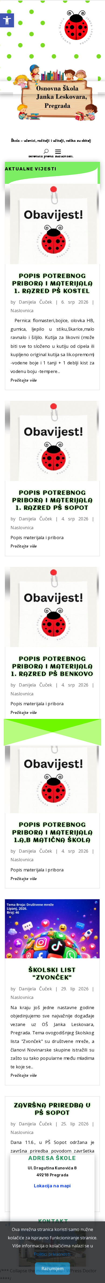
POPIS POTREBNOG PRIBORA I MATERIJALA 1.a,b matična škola (52, 832)
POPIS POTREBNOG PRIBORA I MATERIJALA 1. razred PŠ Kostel (52, 283)
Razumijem (52, 1268)
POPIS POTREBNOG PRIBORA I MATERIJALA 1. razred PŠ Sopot (52, 500)
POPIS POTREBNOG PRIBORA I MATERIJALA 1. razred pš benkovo (53, 666)
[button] (7, 20)
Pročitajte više (23, 380)
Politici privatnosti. (52, 1254)
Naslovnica (21, 310)
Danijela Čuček (35, 302)
